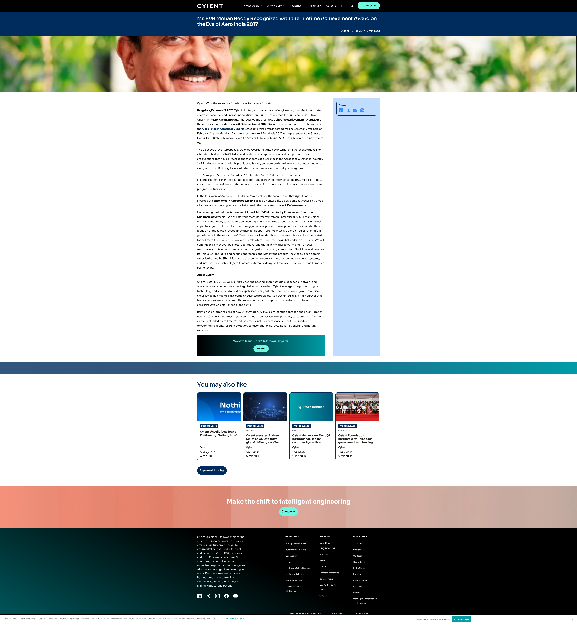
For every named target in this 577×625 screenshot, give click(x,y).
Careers (331, 5)
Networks (324, 566)
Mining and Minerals (294, 574)
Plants (322, 560)
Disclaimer (336, 613)
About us (357, 543)
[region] (288, 619)
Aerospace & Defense (296, 543)
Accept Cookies (461, 619)
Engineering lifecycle (329, 572)
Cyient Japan (359, 562)
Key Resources (360, 580)
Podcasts (357, 586)
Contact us (369, 5)
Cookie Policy (224, 618)
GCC (321, 595)
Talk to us (261, 348)
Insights (314, 5)
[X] (348, 110)
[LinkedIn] (341, 110)
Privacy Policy (359, 613)
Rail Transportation (294, 580)
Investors (357, 574)
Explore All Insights (212, 470)
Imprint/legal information (305, 613)
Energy (288, 562)
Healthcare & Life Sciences (298, 568)
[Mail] (355, 110)
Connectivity (291, 556)
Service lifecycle (327, 579)
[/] (210, 6)
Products (323, 554)
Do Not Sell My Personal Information (433, 619)
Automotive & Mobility (296, 549)
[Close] (572, 619)
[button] (351, 6)
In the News (359, 568)
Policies (356, 592)
